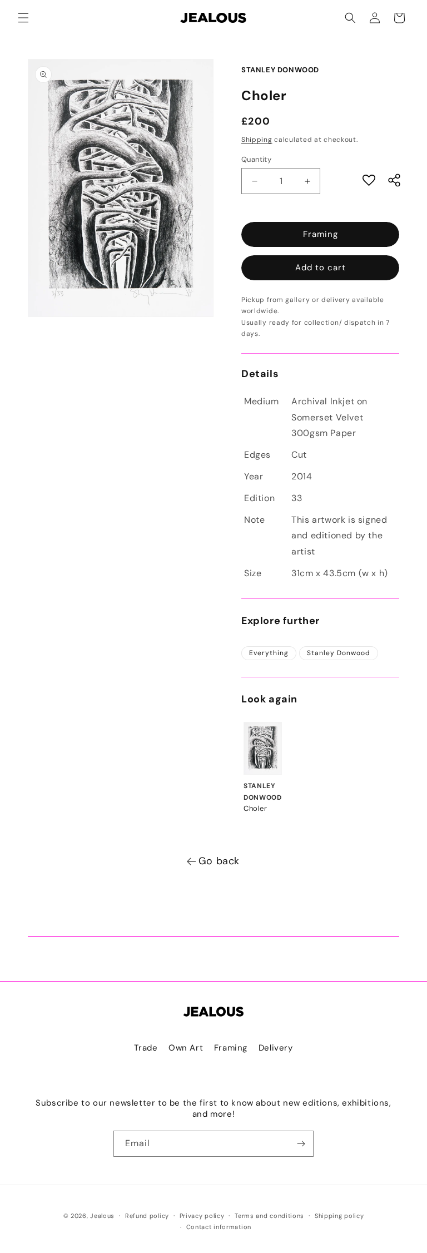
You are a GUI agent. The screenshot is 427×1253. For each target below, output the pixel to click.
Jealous (102, 1216)
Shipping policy (339, 1216)
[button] (23, 18)
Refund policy (147, 1216)
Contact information (218, 1227)
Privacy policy (202, 1216)
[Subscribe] (301, 1144)
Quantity (256, 159)
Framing (320, 234)
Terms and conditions (269, 1216)
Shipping (256, 139)
